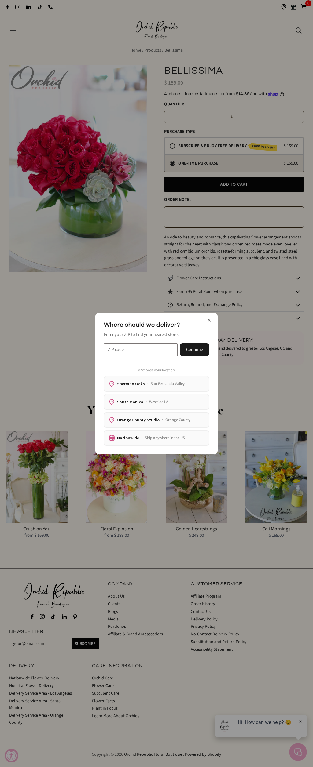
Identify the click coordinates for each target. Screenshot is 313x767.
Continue (194, 350)
